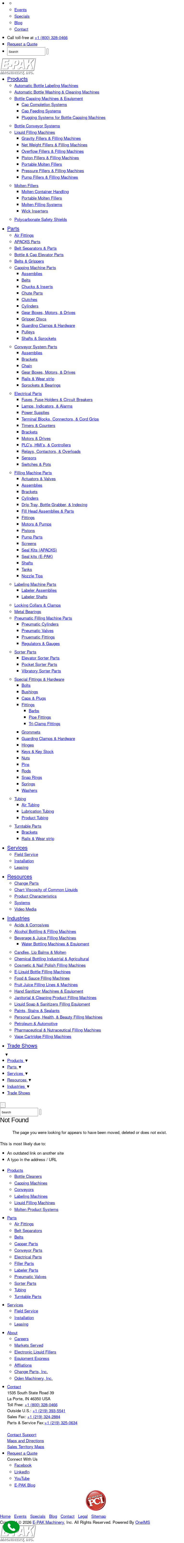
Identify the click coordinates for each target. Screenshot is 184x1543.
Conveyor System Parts (35, 347)
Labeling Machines (31, 1196)
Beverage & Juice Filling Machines (45, 938)
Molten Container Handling (45, 191)
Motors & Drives (36, 438)
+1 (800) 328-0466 (51, 37)
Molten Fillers (26, 185)
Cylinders (30, 306)
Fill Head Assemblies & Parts (48, 511)
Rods (26, 771)
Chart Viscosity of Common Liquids (46, 889)
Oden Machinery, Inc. (33, 1378)
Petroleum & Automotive (36, 1023)
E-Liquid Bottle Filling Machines (42, 971)
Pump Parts (32, 537)
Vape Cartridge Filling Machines (42, 1036)
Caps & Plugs (34, 698)
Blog (18, 22)
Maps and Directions (25, 1440)
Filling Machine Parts (33, 472)
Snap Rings (32, 777)
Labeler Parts (26, 1270)
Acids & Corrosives (31, 925)
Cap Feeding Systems (41, 111)
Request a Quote (22, 44)
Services (17, 847)
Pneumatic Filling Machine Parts (43, 618)
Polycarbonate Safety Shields (40, 219)
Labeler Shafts (34, 596)
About (12, 1332)
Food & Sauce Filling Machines (42, 978)
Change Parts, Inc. (31, 1371)
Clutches (29, 299)
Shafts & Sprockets (39, 338)
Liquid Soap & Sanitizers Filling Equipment (52, 1004)
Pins (25, 764)
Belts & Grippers (29, 261)
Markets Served (28, 1345)
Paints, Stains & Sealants (37, 1010)
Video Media (25, 909)
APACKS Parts (27, 241)
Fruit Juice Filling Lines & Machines (46, 984)
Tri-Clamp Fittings (44, 723)
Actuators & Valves (39, 478)
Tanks (27, 569)
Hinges (28, 745)
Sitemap (98, 1516)
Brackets (30, 359)
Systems (22, 902)
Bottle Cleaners (28, 1176)
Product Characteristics (35, 896)
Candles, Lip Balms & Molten (40, 952)
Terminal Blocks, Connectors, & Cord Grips (60, 419)
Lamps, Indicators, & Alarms (47, 406)
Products (17, 78)
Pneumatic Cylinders (40, 624)
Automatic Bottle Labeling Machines (46, 85)
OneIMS (142, 1522)
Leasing (21, 867)
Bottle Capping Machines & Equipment (48, 98)
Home (5, 1516)
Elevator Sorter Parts (41, 658)
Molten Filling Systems (42, 204)
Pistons (28, 530)
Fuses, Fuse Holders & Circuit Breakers (57, 399)
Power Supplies (35, 412)
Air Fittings (24, 235)
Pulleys (28, 332)
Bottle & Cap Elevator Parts (39, 254)
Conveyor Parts (28, 1250)
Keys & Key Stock (38, 751)
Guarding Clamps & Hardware (48, 325)
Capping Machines (30, 1183)
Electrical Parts (28, 393)
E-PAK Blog (24, 1485)
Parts (13, 228)
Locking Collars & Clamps (37, 605)
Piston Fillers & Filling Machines (50, 157)
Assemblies (32, 273)
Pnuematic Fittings (38, 637)
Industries (18, 918)
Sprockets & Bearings (41, 385)
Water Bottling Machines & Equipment (55, 944)
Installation (24, 861)
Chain (27, 365)
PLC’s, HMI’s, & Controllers (46, 445)
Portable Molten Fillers (42, 164)
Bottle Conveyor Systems (37, 126)
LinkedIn (21, 1472)
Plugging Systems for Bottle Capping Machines (64, 117)
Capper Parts (26, 1243)
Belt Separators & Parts (35, 248)
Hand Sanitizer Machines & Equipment (48, 991)
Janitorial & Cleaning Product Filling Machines (55, 997)
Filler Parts (24, 1263)
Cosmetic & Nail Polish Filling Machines (50, 965)
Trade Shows (22, 1045)
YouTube (21, 1478)
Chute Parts (32, 293)
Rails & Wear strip (38, 378)
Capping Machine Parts (35, 267)
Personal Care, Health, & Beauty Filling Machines (58, 1017)
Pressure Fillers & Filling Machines (53, 170)
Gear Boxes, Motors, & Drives (48, 312)
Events (20, 9)
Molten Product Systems (36, 1209)
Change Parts (26, 883)
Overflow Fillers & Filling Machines (53, 151)
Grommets (31, 732)
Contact (21, 29)
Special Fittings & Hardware (39, 679)
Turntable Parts (27, 826)
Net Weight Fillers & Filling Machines (54, 145)
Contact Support (21, 1434)
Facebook (23, 1465)
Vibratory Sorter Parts (41, 671)
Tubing (20, 798)
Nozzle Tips (32, 576)
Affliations (23, 1365)
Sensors (29, 458)
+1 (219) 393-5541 (49, 1410)
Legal (83, 1516)
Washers (29, 790)
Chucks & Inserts (37, 286)
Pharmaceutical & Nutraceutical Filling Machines (57, 1030)
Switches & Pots (36, 464)
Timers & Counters (38, 425)
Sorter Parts (25, 652)
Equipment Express (31, 1358)
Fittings (28, 517)
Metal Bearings (27, 611)
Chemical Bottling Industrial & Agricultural (51, 958)
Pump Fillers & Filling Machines (50, 177)
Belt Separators (28, 1230)
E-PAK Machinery (48, 1522)
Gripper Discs (34, 319)
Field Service (26, 854)
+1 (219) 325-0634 (61, 1422)
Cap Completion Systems (44, 104)
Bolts (26, 685)
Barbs (34, 710)
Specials (22, 16)
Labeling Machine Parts (35, 584)
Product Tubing (35, 817)
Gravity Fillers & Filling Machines (51, 138)
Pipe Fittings (40, 717)
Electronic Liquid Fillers (35, 1352)
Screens (29, 543)
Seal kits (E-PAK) (37, 556)
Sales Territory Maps (25, 1446)
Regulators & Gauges (41, 643)
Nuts (26, 758)
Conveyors (24, 1189)
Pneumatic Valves (38, 630)
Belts (26, 280)
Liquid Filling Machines (34, 132)
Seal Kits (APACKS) (39, 550)
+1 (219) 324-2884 (43, 1416)
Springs (28, 784)
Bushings (30, 691)
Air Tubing (30, 804)
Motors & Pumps (37, 524)
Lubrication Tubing (38, 811)
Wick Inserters (35, 211)
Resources (19, 876)
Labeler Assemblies (39, 590)
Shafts (27, 563)
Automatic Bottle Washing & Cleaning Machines (56, 92)
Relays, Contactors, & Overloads (51, 451)
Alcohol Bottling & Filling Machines (45, 931)
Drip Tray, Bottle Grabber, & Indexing (54, 504)
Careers (21, 1338)
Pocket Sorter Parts (39, 664)
